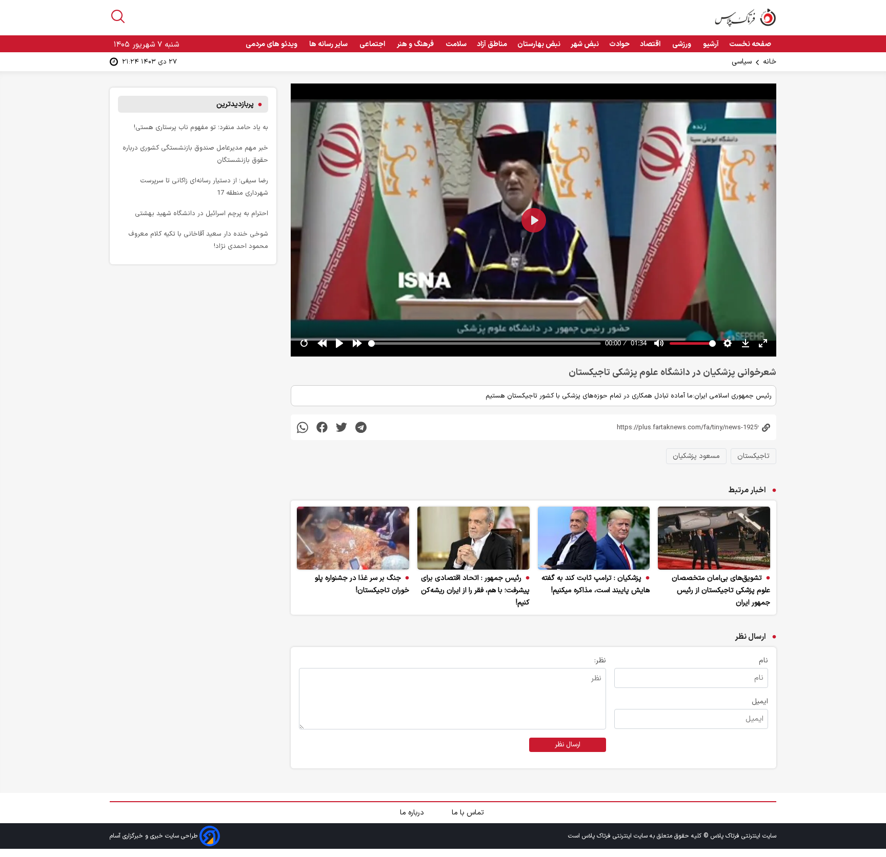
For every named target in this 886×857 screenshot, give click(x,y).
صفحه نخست (750, 44)
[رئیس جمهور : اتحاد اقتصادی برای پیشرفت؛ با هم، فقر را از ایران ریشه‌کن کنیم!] (473, 538)
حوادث (619, 44)
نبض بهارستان (538, 44)
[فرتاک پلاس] (745, 17)
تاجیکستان (753, 456)
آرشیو (711, 44)
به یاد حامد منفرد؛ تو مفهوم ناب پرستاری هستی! (201, 127)
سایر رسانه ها (329, 44)
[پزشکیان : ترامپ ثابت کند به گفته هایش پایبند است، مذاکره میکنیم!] (594, 538)
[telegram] (361, 427)
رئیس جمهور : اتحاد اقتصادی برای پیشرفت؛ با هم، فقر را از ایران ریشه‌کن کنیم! (475, 590)
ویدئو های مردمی (272, 44)
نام (763, 660)
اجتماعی (373, 44)
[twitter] (341, 427)
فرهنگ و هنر (416, 44)
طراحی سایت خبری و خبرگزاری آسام (154, 836)
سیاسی (742, 61)
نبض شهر (585, 44)
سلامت (456, 44)
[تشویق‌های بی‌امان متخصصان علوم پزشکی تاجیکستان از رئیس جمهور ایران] (714, 538)
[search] (118, 16)
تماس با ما (469, 812)
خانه (769, 61)
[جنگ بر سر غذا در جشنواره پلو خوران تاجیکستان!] (353, 538)
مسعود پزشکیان (696, 456)
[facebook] (322, 427)
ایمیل (760, 701)
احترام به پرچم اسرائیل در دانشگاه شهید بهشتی (201, 213)
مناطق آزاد (492, 44)
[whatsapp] (302, 427)
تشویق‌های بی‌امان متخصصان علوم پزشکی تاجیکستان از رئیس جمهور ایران (721, 590)
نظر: (600, 660)
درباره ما (413, 812)
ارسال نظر (567, 745)
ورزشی (682, 44)
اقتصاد (651, 44)
